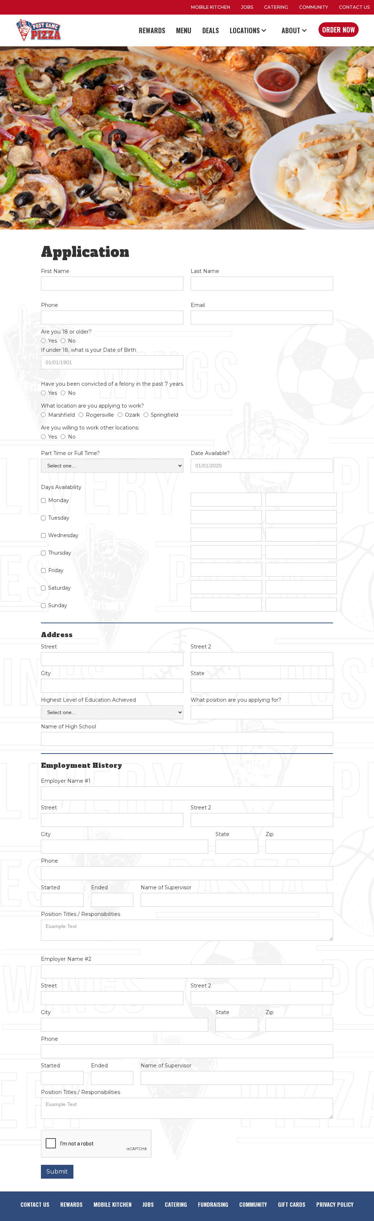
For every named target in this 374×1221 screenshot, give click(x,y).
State (198, 673)
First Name (55, 271)
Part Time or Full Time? (70, 453)
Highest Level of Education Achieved (88, 700)
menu (183, 30)
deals (210, 30)
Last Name (205, 271)
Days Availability (61, 487)
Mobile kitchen (210, 7)
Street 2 (201, 646)
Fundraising (213, 1204)
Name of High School (68, 726)
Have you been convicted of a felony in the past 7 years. (112, 384)
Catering (276, 7)
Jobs (247, 7)
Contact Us (354, 7)
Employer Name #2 (66, 959)
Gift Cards (291, 1204)
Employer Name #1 (66, 781)
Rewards (152, 30)
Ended (99, 887)
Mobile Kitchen (112, 1204)
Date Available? (210, 453)
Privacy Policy (335, 1204)
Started (50, 887)
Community (313, 7)
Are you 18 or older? (66, 331)
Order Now (338, 29)
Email (198, 305)
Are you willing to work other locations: (90, 427)
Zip (270, 834)
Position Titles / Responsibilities (80, 914)
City (46, 673)
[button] (250, 30)
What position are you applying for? (236, 700)
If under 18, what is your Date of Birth (88, 350)
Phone (49, 305)
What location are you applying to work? (92, 405)
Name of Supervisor (166, 887)
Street (49, 646)
